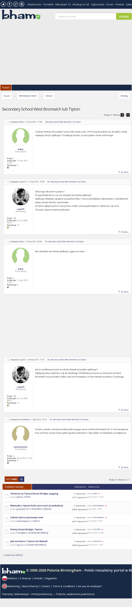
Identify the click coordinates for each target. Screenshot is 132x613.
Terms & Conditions (64, 586)
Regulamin (51, 578)
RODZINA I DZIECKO (42, 509)
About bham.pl (30, 586)
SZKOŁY (49, 95)
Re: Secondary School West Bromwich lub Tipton (66, 182)
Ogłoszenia (97, 4)
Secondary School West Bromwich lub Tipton (63, 122)
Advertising (13, 586)
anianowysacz (98, 505)
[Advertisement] (67, 328)
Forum (110, 4)
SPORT (27, 497)
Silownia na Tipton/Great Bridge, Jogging (34, 493)
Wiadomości (34, 4)
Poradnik (48, 4)
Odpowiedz (10, 478)
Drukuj (124, 95)
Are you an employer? (90, 586)
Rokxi (21, 122)
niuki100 (96, 529)
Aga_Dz (20, 544)
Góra (125, 172)
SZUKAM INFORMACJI (38, 532)
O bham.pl (25, 578)
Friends (119, 4)
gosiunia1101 (22, 509)
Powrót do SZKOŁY (14, 555)
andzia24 (97, 541)
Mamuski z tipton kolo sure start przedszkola (36, 505)
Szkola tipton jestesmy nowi (26, 517)
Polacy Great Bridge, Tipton (26, 529)
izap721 (22, 182)
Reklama (12, 578)
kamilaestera (24, 419)
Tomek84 (20, 532)
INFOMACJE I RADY (28, 95)
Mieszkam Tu (63, 4)
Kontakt (38, 578)
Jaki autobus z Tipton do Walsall (28, 541)
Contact (45, 586)
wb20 (19, 497)
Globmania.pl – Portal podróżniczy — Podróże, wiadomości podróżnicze (54, 594)
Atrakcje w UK (81, 4)
